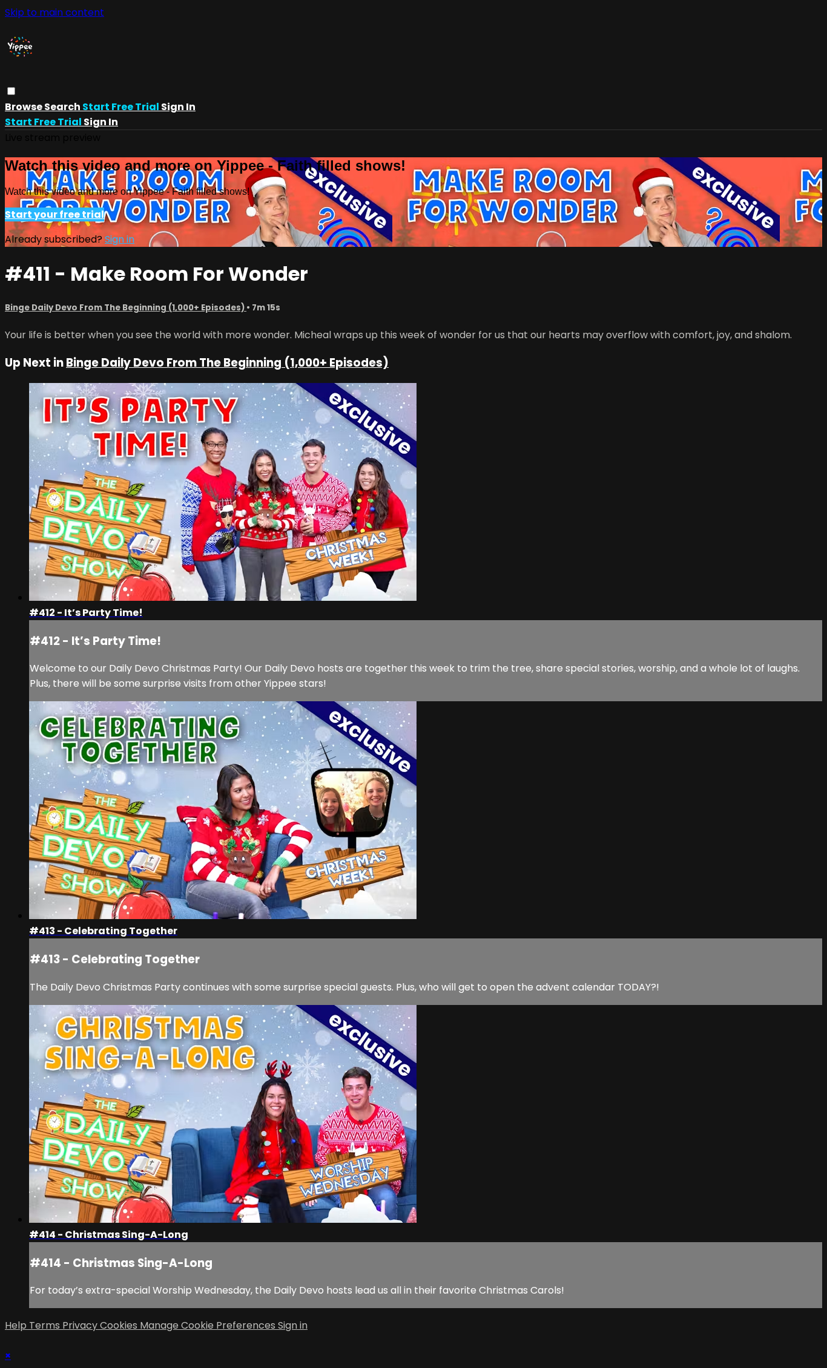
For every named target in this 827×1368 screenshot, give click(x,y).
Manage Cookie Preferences (209, 1325)
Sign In (101, 122)
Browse (24, 107)
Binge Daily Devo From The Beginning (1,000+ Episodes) (125, 307)
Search (63, 107)
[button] (11, 91)
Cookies (120, 1325)
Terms (45, 1325)
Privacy (81, 1325)
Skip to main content (54, 12)
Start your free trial (54, 214)
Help (17, 1325)
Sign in (178, 107)
